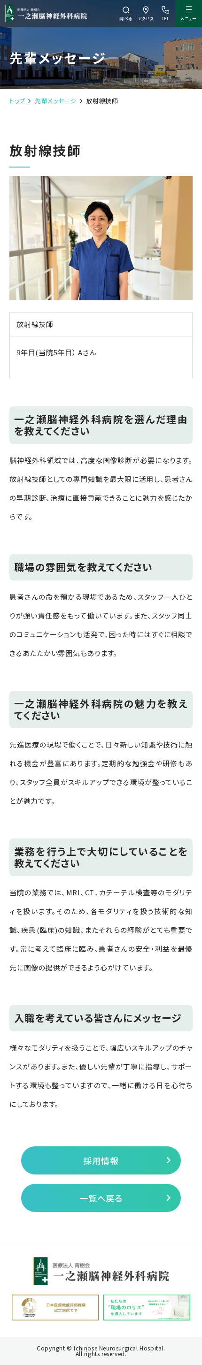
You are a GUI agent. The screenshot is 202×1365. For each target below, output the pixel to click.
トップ (17, 100)
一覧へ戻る (101, 1198)
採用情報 (101, 1160)
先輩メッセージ (56, 100)
